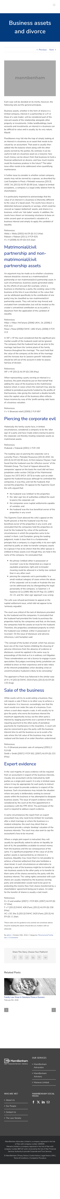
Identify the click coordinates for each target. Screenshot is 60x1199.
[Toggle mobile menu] (54, 4)
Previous (43, 49)
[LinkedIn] (43, 1102)
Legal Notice (45, 1155)
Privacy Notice (23, 1155)
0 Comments (13, 937)
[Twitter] (38, 1102)
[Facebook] (33, 1102)
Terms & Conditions (21, 1158)
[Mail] (48, 1102)
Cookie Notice (34, 1155)
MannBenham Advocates (40, 1066)
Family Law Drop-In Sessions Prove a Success (29, 986)
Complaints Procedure (38, 1158)
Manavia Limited (41, 1082)
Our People (11, 1106)
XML (53, 1155)
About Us (10, 1100)
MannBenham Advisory (40, 1075)
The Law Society (13, 1118)
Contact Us (11, 1112)
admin (9, 935)
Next (51, 49)
